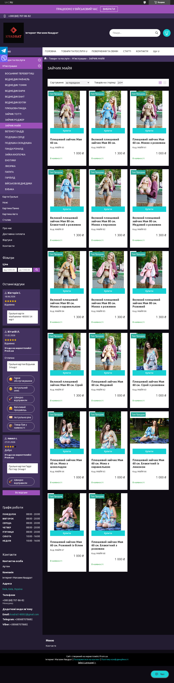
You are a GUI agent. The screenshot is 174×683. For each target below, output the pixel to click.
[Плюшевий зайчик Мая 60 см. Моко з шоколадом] (67, 430)
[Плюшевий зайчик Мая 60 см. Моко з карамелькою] (108, 430)
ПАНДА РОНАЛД (14, 148)
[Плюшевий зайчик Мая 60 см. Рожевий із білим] (67, 512)
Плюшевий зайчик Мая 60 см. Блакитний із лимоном (148, 463)
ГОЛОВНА (50, 51)
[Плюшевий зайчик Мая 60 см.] (67, 110)
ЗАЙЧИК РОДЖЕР (14, 119)
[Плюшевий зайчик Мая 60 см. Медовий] (108, 352)
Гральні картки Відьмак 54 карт (22, 366)
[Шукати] (156, 33)
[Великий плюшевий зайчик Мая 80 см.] (108, 110)
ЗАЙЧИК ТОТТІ (13, 114)
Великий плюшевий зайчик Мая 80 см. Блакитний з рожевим (65, 221)
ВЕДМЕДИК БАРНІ (15, 91)
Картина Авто (10, 214)
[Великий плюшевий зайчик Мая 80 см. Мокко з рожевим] (108, 270)
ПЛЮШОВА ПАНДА (15, 108)
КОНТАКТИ (142, 51)
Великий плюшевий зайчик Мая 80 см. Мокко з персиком (105, 221)
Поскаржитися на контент (87, 659)
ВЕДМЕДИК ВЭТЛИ (15, 102)
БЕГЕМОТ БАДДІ (14, 131)
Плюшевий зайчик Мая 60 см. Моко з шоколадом (66, 463)
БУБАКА (9, 189)
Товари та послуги (59, 58)
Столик (7, 220)
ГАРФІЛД (10, 177)
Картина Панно (11, 208)
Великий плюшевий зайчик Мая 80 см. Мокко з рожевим (105, 303)
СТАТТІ (127, 51)
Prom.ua (104, 656)
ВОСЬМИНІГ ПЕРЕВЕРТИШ (19, 73)
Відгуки (7, 239)
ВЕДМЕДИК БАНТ (15, 96)
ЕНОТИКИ (10, 160)
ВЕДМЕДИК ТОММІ (16, 85)
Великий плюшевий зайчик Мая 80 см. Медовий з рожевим (147, 221)
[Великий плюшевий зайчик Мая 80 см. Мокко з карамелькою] (67, 270)
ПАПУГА (9, 172)
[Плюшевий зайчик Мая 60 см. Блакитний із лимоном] (149, 430)
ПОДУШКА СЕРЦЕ (15, 137)
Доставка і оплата (14, 233)
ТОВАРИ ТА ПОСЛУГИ (73, 51)
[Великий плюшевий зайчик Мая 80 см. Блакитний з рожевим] (67, 188)
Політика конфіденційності (114, 659)
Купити (67, 130)
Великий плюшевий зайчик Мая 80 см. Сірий (66, 383)
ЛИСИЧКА (10, 166)
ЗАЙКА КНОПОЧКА (15, 154)
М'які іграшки (79, 58)
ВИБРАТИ (109, 9)
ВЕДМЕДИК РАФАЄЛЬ (17, 79)
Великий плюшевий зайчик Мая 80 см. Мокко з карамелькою (65, 303)
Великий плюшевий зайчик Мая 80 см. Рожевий (146, 303)
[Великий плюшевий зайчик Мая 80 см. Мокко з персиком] (108, 188)
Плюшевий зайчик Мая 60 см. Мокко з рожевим (149, 141)
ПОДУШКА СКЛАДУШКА (18, 143)
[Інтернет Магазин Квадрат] (13, 32)
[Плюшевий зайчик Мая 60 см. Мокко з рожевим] (149, 110)
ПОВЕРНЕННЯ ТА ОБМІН (105, 51)
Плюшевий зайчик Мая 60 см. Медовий (107, 383)
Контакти (8, 245)
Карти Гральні (10, 196)
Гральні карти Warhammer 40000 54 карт (20, 316)
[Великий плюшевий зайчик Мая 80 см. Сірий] (67, 352)
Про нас (7, 228)
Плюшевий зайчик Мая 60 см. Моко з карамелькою (107, 463)
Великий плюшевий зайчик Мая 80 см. (105, 141)
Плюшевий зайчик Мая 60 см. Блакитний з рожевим (107, 545)
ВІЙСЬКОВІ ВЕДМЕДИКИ (18, 183)
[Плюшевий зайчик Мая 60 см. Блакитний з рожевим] (108, 512)
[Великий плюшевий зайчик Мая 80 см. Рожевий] (149, 270)
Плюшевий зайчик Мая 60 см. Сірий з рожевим (148, 383)
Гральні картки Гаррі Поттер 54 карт (20, 468)
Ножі (5, 202)
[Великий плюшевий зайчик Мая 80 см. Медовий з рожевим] (149, 188)
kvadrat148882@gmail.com (24, 614)
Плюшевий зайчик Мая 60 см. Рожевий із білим (66, 543)
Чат (162, 674)
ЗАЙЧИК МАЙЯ (13, 125)
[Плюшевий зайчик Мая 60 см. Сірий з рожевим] (149, 352)
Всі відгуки (21, 492)
